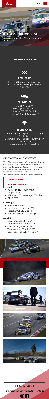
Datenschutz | (27, 390)
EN (38, 3)
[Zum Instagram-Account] (22, 395)
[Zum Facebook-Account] (27, 395)
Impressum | (12, 390)
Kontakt (39, 390)
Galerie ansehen (17, 184)
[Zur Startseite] (8, 3)
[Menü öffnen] (45, 3)
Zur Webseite (15, 179)
